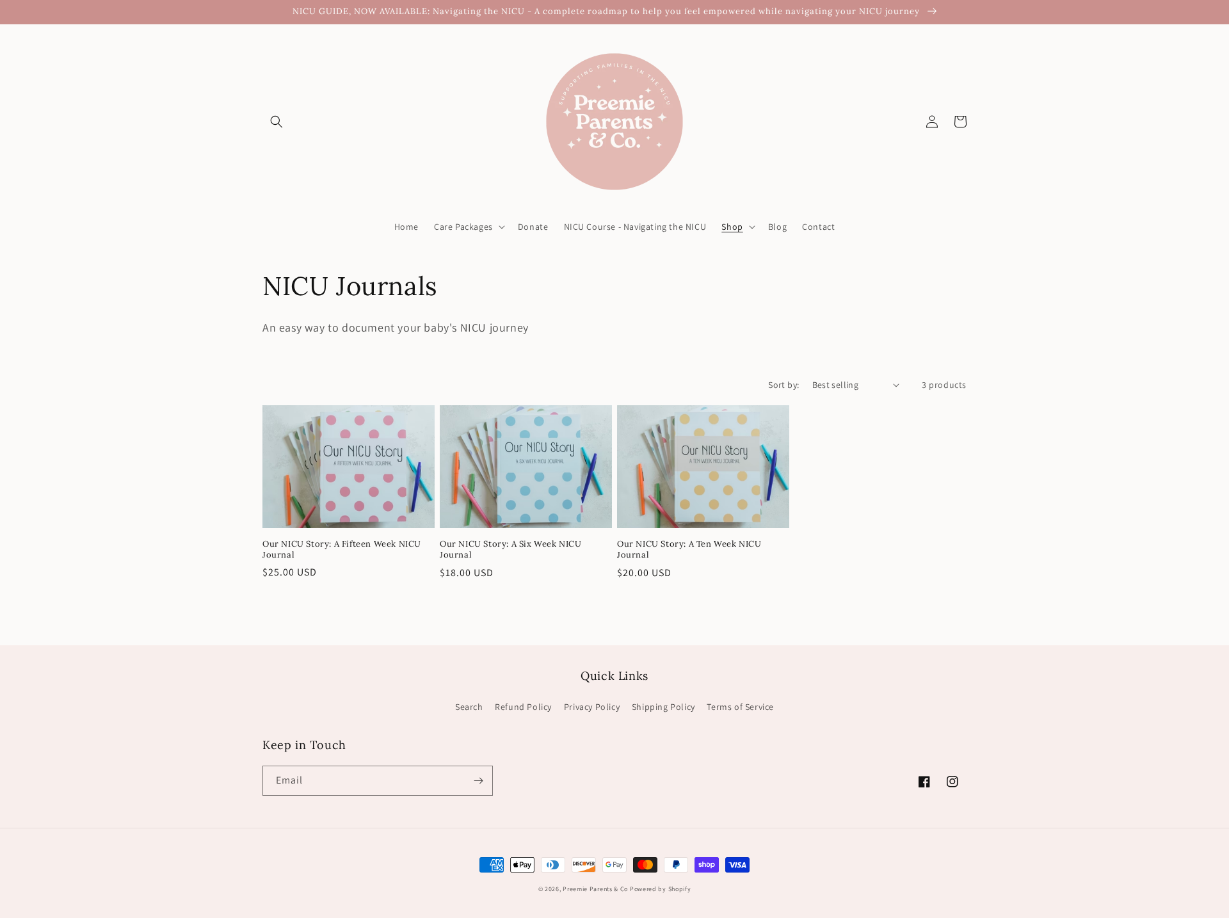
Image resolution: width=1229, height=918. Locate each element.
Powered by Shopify (660, 889)
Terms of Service (740, 707)
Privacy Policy (592, 707)
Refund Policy (523, 707)
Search (469, 707)
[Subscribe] (478, 781)
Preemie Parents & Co (595, 889)
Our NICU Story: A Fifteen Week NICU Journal (341, 549)
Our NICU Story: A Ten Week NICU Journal (689, 549)
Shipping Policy (663, 707)
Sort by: (783, 385)
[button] (276, 122)
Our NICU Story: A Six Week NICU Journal (511, 549)
